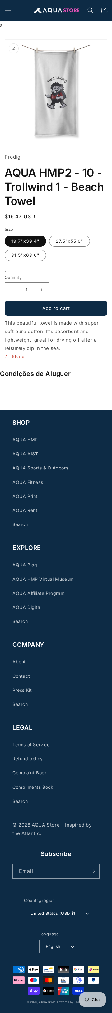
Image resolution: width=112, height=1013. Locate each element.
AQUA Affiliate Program (38, 593)
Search (20, 524)
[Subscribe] (92, 871)
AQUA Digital (26, 607)
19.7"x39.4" (25, 241)
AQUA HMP (25, 439)
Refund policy (27, 758)
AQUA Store (47, 1002)
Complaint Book (29, 772)
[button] (8, 10)
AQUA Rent (24, 510)
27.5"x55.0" (69, 241)
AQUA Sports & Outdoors (40, 467)
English (53, 946)
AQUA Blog (24, 564)
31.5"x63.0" (25, 255)
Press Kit (22, 690)
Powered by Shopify (71, 1002)
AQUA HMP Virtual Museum (43, 579)
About (19, 661)
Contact (21, 676)
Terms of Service (31, 744)
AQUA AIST (25, 453)
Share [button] (18, 356)
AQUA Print (25, 496)
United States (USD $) (52, 913)
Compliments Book (33, 787)
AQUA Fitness (27, 482)
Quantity (13, 277)
